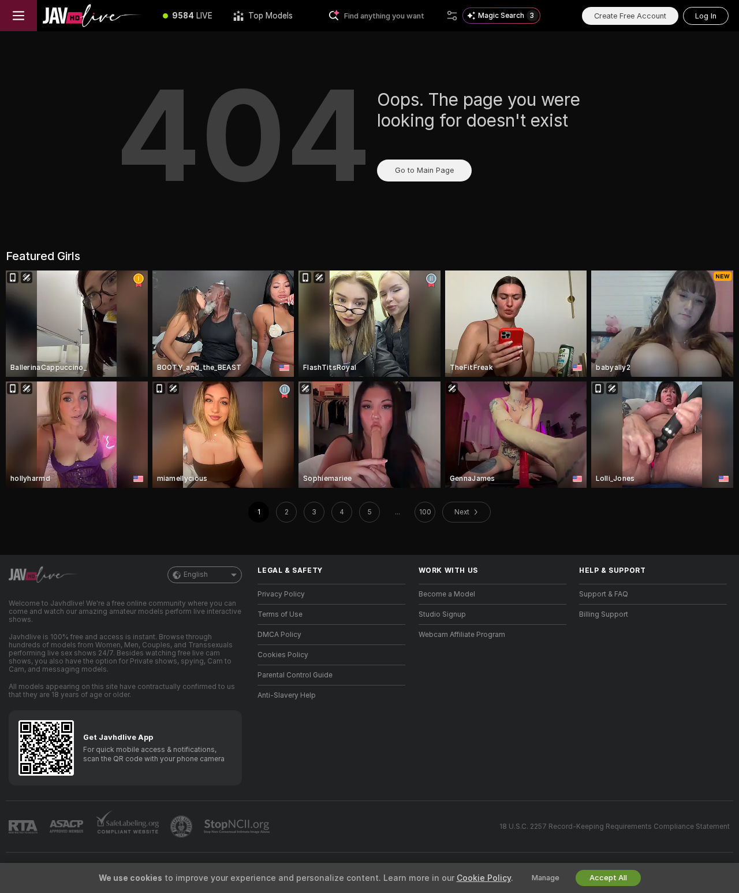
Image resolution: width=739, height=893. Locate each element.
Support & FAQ (603, 594)
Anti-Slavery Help (286, 695)
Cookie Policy (484, 878)
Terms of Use (280, 614)
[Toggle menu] (18, 15)
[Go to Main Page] (94, 15)
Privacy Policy (281, 594)
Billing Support (603, 614)
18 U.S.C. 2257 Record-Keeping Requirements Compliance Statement (614, 826)
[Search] (452, 16)
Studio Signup (442, 614)
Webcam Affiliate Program (462, 635)
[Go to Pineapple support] (182, 827)
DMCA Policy (279, 635)
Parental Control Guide (295, 675)
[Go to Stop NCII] (238, 826)
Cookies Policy (282, 655)
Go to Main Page (424, 170)
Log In (705, 16)
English (196, 574)
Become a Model (447, 594)
